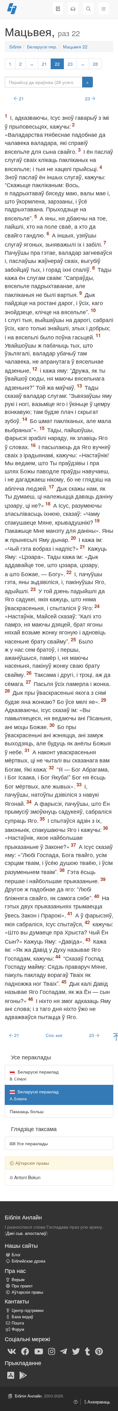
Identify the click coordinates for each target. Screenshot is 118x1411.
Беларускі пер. (42, 46)
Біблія (15, 46)
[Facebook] (25, 1351)
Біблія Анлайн (28, 1396)
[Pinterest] (99, 1351)
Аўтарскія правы (27, 1292)
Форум (18, 1329)
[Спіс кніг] (58, 8)
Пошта (18, 1323)
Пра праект (22, 1286)
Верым (18, 1279)
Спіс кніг (54, 1035)
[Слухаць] (73, 8)
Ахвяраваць (98, 1402)
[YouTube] (38, 1351)
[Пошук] (88, 8)
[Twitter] (76, 1351)
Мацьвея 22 (75, 46)
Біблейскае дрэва (28, 1261)
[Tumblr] (87, 1351)
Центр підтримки (27, 1310)
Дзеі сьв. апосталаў (26, 1233)
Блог (16, 1255)
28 (95, 64)
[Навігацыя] (103, 8)
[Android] (23, 1374)
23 (70, 64)
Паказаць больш (26, 1111)
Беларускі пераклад (34, 1074)
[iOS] (10, 1374)
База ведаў (22, 1316)
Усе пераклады (31, 1143)
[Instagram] (51, 1351)
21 (44, 64)
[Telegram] (63, 1351)
